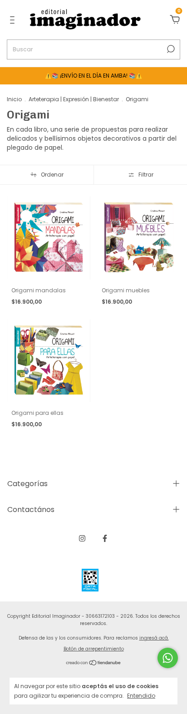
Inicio (14, 99)
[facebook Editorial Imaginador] (104, 538)
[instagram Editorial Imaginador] (82, 538)
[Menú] (14, 20)
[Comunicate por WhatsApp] (167, 658)
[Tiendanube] (93, 663)
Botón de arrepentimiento (94, 648)
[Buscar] (170, 49)
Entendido (141, 695)
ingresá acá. (154, 638)
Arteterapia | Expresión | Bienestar (74, 99)
